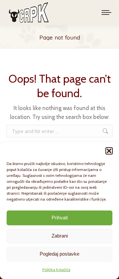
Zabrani (60, 235)
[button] (109, 151)
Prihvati (60, 217)
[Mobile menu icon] (106, 12)
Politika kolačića (56, 269)
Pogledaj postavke (59, 254)
